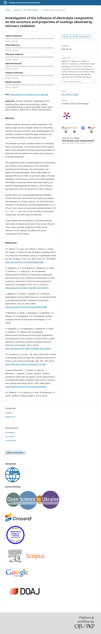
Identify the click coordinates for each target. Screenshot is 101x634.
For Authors (10, 436)
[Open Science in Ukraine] (32, 509)
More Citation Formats (72, 82)
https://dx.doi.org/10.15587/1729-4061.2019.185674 (28, 348)
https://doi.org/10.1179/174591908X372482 (24, 262)
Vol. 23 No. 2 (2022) (30, 10)
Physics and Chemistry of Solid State (24, 2)
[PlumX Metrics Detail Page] (67, 116)
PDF (67, 36)
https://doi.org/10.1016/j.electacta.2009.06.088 (26, 307)
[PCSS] (17, 576)
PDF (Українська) (82, 36)
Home (7, 10)
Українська (10, 416)
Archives (16, 10)
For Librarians (10, 440)
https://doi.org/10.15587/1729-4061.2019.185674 (26, 288)
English (8, 413)
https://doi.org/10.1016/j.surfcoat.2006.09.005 (25, 386)
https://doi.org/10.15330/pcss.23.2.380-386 (29, 94)
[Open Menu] (5, 2)
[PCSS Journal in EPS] (12, 481)
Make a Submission (15, 452)
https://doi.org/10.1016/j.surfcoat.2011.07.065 (25, 364)
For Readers (10, 432)
